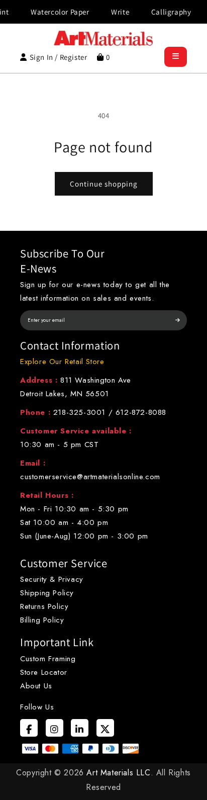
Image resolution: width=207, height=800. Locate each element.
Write (116, 12)
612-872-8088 (141, 412)
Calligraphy (167, 12)
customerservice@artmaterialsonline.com (90, 476)
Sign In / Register (58, 57)
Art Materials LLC (118, 772)
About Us (36, 685)
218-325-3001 (79, 412)
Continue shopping (104, 184)
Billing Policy (42, 620)
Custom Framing (47, 658)
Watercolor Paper (55, 12)
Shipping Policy (47, 592)
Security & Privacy (51, 579)
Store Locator (43, 672)
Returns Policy (44, 606)
